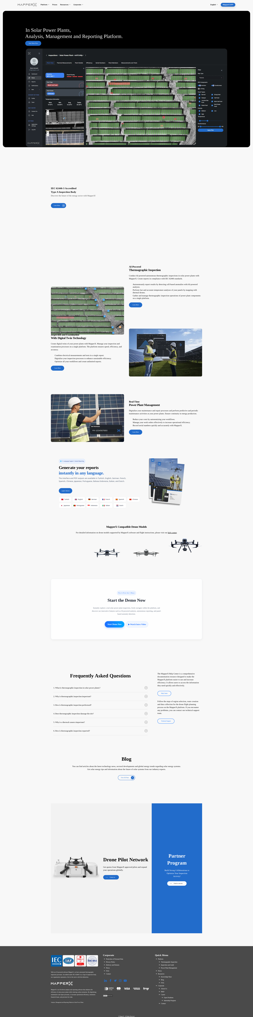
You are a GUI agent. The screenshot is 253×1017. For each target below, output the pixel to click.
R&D (162, 991)
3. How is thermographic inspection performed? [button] (72, 705)
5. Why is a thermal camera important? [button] (69, 722)
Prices (108, 968)
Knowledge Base (166, 977)
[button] (33, 43)
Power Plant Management (169, 968)
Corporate (161, 986)
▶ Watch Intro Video (137, 624)
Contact (108, 974)
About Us (164, 989)
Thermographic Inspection (169, 962)
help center (172, 532)
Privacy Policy (110, 962)
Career (163, 994)
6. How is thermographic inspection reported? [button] (71, 731)
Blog (162, 980)
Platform (160, 959)
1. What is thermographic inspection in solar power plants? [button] (76, 688)
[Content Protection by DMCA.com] (126, 996)
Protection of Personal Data (114, 959)
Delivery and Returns (112, 965)
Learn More (65, 491)
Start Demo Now (115, 624)
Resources (161, 974)
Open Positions (168, 997)
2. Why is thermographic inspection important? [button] (72, 696)
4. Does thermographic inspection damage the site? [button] (73, 714)
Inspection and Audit (167, 965)
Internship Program (170, 1000)
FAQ (107, 971)
